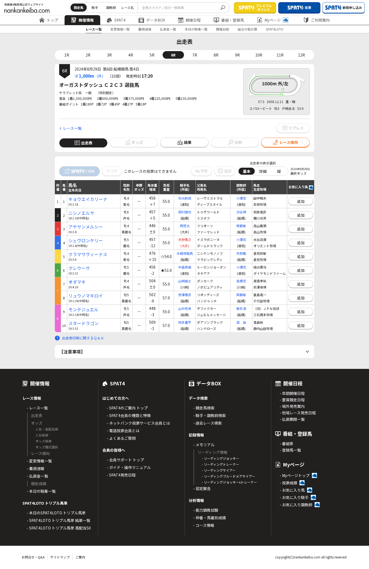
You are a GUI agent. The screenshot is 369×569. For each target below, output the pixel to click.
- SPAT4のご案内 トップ (127, 408)
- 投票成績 (288, 482)
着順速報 (144, 29)
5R (152, 55)
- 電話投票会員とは (123, 430)
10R (258, 55)
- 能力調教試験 (205, 510)
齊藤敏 (241, 225)
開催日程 (193, 20)
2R (88, 55)
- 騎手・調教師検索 (209, 415)
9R (237, 55)
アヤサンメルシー (85, 227)
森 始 (241, 322)
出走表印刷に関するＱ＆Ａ (83, 338)
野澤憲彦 (184, 294)
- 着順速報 (35, 468)
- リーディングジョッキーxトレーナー (229, 482)
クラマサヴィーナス (87, 254)
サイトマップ (60, 557)
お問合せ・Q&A (33, 557)
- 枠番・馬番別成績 (209, 517)
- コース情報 (203, 525)
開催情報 (86, 20)
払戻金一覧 (168, 29)
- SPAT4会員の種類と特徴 (129, 415)
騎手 (95, 7)
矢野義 (241, 253)
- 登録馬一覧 (290, 450)
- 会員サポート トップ (125, 459)
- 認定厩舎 (202, 488)
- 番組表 (286, 443)
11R (280, 55)
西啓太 (185, 225)
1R (66, 55)
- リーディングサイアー (219, 470)
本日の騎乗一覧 (196, 29)
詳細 (263, 171)
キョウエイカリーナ (87, 199)
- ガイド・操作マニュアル (129, 467)
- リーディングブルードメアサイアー (228, 476)
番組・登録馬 (232, 20)
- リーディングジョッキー (220, 458)
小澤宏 (241, 198)
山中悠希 (184, 308)
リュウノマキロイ (85, 295)
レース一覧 (94, 29)
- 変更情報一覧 (39, 461)
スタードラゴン (83, 323)
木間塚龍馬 (185, 253)
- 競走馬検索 (203, 408)
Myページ (272, 20)
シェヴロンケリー (85, 240)
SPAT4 (120, 20)
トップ (52, 20)
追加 (300, 201)
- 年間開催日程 (292, 393)
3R (109, 55)
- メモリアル (203, 444)
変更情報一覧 (120, 29)
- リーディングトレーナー (220, 464)
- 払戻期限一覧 (292, 419)
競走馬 (78, 7)
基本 (246, 171)
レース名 (127, 7)
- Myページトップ (295, 475)
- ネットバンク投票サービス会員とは (138, 423)
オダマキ (77, 282)
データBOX (155, 20)
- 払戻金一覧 (37, 476)
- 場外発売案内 (292, 406)
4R (130, 55)
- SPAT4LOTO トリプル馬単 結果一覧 (58, 520)
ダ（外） (90, 75)
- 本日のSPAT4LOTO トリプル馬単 (56, 512)
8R (216, 55)
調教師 (111, 7)
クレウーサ (79, 268)
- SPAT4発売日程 (121, 475)
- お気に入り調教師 (296, 504)
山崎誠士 (184, 281)
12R (301, 55)
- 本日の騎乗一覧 (41, 491)
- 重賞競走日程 (292, 399)
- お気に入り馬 (292, 490)
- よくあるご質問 (121, 438)
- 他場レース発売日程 (298, 412)
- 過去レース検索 (207, 423)
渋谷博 (241, 212)
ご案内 (80, 557)
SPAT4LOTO (274, 29)
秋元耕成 (184, 198)
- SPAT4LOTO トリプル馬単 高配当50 (59, 528)
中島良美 (184, 267)
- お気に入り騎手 (294, 497)
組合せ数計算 (247, 29)
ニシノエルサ (81, 213)
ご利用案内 (320, 20)
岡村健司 (184, 212)
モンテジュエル (83, 309)
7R (194, 55)
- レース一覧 (37, 408)
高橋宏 (241, 281)
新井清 (241, 308)
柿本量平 (184, 322)
